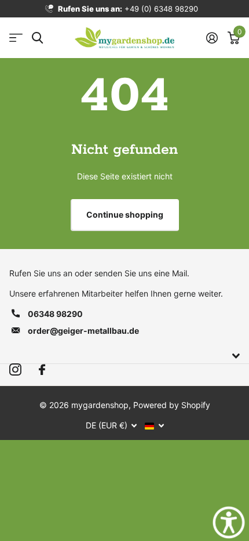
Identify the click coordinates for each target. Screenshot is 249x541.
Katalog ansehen (16, 38)
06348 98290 (55, 314)
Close (124, 356)
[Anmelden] (212, 38)
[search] (37, 38)
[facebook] (42, 370)
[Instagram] (15, 370)
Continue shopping (124, 214)
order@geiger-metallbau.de (83, 331)
